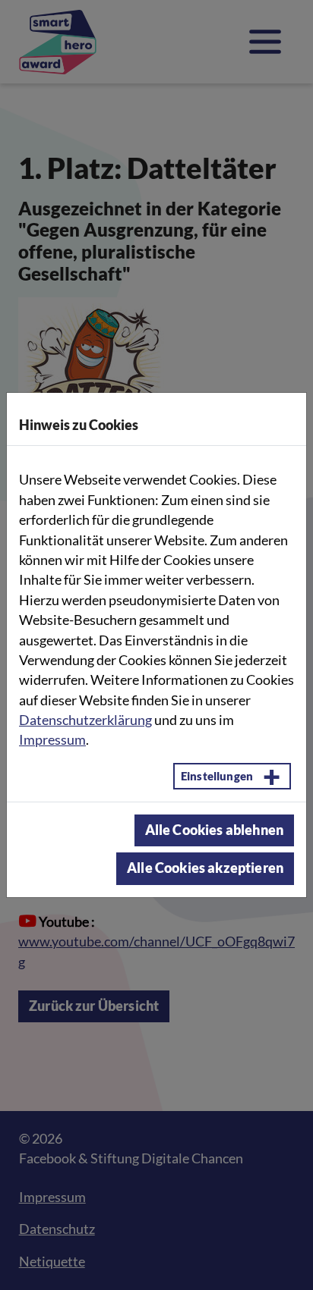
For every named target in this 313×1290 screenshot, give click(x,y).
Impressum (52, 740)
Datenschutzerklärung (85, 720)
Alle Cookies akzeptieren (205, 868)
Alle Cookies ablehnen (214, 830)
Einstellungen (217, 776)
